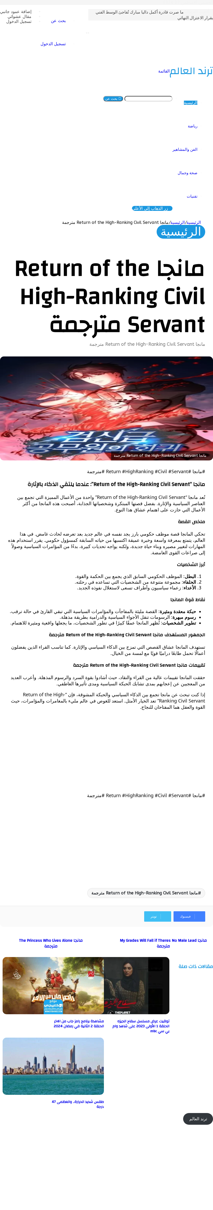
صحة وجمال (187, 173)
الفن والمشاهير (184, 149)
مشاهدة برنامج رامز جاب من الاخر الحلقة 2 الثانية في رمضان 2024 (79, 1024)
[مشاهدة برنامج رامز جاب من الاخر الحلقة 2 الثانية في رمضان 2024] (53, 1012)
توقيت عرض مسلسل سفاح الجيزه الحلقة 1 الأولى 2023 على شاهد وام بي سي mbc (140, 1026)
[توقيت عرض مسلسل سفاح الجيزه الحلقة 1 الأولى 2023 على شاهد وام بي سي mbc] (118, 1012)
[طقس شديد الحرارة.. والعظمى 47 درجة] (53, 1093)
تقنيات (192, 196)
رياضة (192, 126)
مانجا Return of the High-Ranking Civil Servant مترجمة (144, 892)
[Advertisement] (106, 751)
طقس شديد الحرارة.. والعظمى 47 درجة (78, 1104)
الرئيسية (190, 103)
